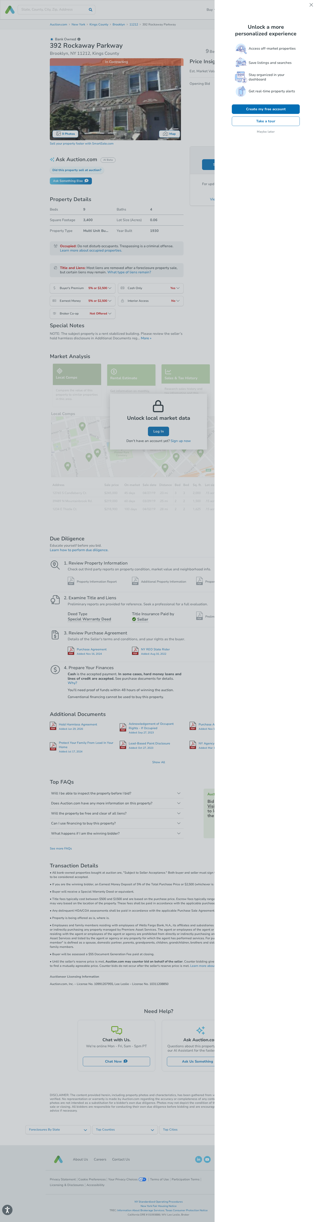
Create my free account (266, 109)
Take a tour (265, 121)
